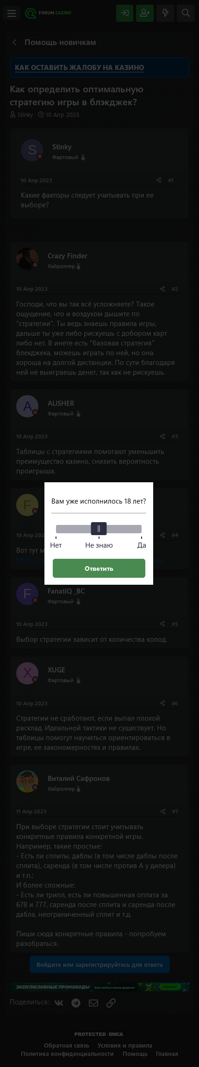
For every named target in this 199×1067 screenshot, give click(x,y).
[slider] (99, 528)
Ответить (99, 568)
